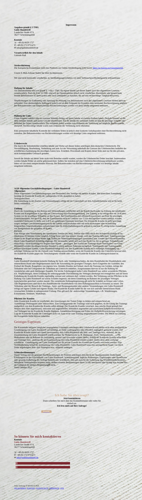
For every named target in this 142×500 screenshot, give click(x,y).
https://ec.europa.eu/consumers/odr (108, 68)
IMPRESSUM (54, 488)
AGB (62, 488)
